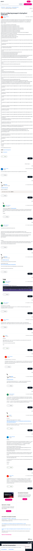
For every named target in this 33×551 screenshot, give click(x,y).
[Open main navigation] (31, 1)
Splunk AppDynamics (15, 7)
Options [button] (30, 8)
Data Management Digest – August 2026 (9, 518)
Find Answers (3, 7)
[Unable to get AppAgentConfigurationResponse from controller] (30, 163)
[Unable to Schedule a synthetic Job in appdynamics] (32, 163)
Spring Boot (5, 152)
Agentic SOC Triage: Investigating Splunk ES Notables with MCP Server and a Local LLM (16, 529)
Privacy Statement (4, 549)
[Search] (20, 4)
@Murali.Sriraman (10, 379)
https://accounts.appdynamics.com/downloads (8, 264)
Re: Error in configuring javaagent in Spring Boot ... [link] (9, 8)
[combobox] (11, 4)
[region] (12, 548)
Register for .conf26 (8, 499)
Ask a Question (28, 4)
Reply (30, 158)
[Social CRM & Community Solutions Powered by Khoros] (30, 539)
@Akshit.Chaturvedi (5, 187)
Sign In (29, 1)
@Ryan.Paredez (13, 208)
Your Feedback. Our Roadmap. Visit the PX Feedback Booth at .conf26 (14, 523)
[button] (32, 11)
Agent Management (7, 149)
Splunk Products (8, 7)
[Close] (24, 546)
